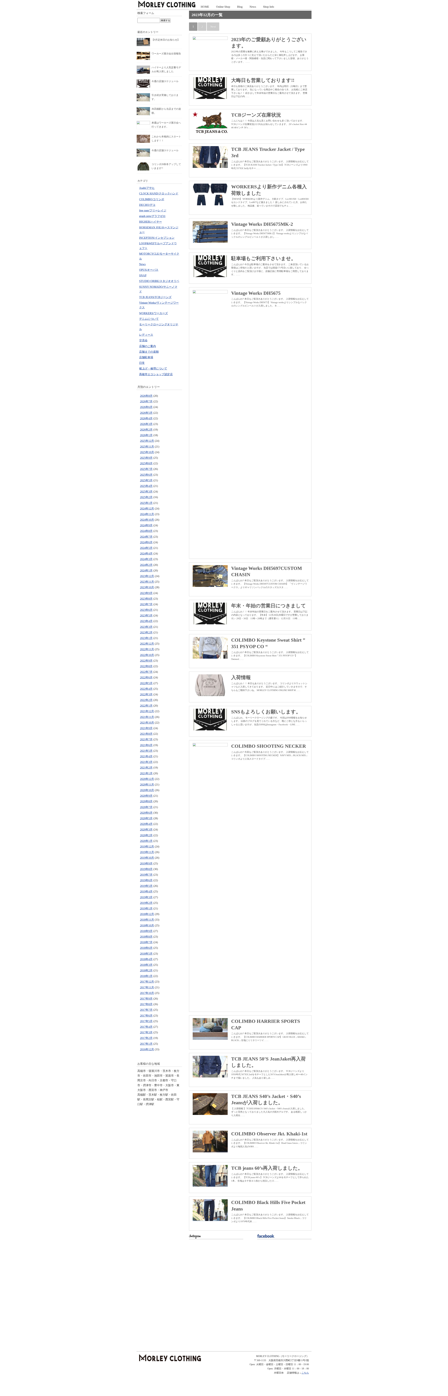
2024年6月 (146, 542)
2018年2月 (146, 970)
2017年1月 (146, 1043)
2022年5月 (146, 683)
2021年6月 (146, 745)
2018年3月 (146, 964)
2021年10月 (147, 722)
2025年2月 (146, 497)
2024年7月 (146, 536)
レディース (146, 334)
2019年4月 (146, 891)
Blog (240, 6)
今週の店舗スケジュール (165, 81)
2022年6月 (146, 677)
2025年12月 (147, 440)
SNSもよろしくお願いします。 (266, 711)
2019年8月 (146, 869)
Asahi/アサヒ (147, 187)
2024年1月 (146, 570)
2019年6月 (146, 880)
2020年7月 (146, 807)
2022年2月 (146, 700)
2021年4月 (146, 756)
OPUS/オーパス (148, 269)
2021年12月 (147, 711)
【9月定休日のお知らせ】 (166, 40)
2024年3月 (146, 559)
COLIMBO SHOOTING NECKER (268, 746)
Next (213, 26)
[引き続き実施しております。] (143, 95)
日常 (142, 362)
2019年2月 (146, 902)
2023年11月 (147, 581)
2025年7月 (146, 468)
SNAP (142, 275)
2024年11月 (147, 514)
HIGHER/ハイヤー (150, 221)
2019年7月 (146, 874)
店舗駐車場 (146, 357)
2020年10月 (147, 790)
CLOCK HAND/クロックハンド (158, 193)
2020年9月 (146, 795)
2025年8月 (146, 463)
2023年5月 (146, 615)
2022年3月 (146, 694)
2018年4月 (146, 959)
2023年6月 (146, 609)
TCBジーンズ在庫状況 (256, 115)
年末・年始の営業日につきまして (268, 605)
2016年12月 (147, 1049)
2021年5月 (146, 750)
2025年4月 (146, 485)
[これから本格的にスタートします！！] (143, 136)
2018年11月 (147, 919)
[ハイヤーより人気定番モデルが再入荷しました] (143, 67)
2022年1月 (146, 705)
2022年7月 (146, 671)
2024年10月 (147, 519)
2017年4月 (146, 1026)
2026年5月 (146, 412)
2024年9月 (146, 525)
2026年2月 (146, 429)
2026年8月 (146, 395)
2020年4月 (146, 823)
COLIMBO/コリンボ (151, 199)
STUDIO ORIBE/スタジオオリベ (159, 281)
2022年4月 (146, 688)
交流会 (143, 340)
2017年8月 (146, 1004)
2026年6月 (146, 407)
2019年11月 (147, 852)
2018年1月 (146, 976)
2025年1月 (146, 502)
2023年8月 (146, 598)
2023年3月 (146, 626)
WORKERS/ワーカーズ (153, 313)
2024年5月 (146, 547)
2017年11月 (147, 987)
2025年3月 (146, 491)
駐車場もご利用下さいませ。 (263, 258)
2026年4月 (146, 418)
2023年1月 (146, 638)
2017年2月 (146, 1037)
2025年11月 (147, 446)
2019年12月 (147, 846)
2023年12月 (147, 576)
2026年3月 (146, 424)
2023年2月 (146, 632)
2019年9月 (146, 863)
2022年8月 (146, 666)
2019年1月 (146, 908)
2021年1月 (146, 773)
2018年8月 (146, 936)
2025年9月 (146, 457)
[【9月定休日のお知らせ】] (143, 40)
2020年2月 (146, 835)
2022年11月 (147, 649)
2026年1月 (146, 435)
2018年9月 (146, 931)
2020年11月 (147, 784)
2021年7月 (146, 739)
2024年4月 (146, 553)
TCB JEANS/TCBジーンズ (155, 297)
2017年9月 (146, 998)
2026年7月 (146, 401)
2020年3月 (146, 829)
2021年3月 (146, 761)
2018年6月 (146, 947)
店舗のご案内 (147, 346)
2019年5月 (146, 885)
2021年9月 (146, 728)
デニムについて (149, 318)
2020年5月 (146, 818)
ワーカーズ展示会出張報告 (166, 53)
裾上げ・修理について (153, 368)
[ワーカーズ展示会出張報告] (143, 54)
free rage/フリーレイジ (152, 210)
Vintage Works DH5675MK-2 (262, 224)
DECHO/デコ (147, 204)
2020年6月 (146, 812)
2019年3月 (146, 897)
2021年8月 (146, 733)
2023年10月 (147, 587)
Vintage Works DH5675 (256, 293)
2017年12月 (147, 981)
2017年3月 (146, 1032)
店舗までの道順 (149, 351)
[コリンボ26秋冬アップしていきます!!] (143, 164)
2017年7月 (146, 1009)
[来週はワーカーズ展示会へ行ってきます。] (143, 123)
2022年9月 (146, 660)
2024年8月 (146, 530)
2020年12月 (147, 778)
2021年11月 (147, 717)
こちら (305, 1372)
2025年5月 (146, 480)
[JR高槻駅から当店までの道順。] (143, 109)
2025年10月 (147, 452)
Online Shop (223, 6)
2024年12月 (147, 508)
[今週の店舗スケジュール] (143, 81)
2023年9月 (146, 593)
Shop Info (268, 6)
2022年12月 (147, 643)
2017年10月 (147, 993)
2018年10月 (147, 925)
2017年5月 (146, 1021)
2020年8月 (146, 801)
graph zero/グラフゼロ (152, 216)
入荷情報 (241, 677)
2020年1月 (146, 840)
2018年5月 (146, 953)
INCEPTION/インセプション (156, 237)
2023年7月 (146, 604)
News (253, 6)
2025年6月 (146, 474)
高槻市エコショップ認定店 (156, 374)
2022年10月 (147, 655)
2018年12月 (147, 914)
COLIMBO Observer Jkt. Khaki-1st (269, 1133)
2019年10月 (147, 857)
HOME (205, 6)
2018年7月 (146, 942)
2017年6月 (146, 1015)
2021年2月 (146, 767)
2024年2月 (146, 564)
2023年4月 (146, 621)
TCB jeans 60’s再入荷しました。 (267, 1168)
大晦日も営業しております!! (262, 80)
